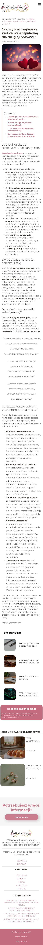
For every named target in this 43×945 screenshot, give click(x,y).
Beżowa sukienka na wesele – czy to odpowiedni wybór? (21, 920)
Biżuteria (22, 875)
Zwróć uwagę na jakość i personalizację (20, 124)
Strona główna (8, 19)
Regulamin (21, 941)
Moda (21, 882)
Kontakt (21, 864)
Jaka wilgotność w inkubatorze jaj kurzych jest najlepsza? (33, 739)
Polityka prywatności (21, 932)
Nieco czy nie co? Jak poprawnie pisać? (29, 644)
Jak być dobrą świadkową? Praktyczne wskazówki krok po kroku (21, 902)
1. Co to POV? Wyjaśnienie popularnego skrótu (21, 909)
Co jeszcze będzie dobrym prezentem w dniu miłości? (21, 135)
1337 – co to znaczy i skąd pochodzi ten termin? (28, 694)
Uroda (21, 889)
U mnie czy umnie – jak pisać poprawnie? (28, 677)
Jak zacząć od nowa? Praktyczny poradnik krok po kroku (21, 915)
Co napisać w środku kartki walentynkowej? (20, 130)
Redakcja (21, 861)
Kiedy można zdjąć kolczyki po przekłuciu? (33, 767)
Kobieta (21, 879)
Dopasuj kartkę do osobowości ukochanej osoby (23, 118)
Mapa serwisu (21, 937)
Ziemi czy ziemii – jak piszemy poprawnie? (29, 661)
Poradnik (20, 19)
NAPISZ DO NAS (21, 817)
